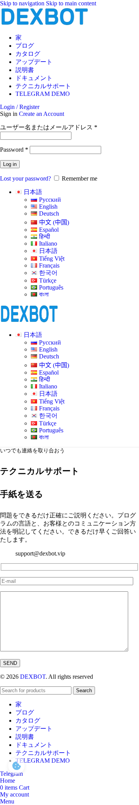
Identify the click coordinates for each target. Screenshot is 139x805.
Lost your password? (25, 178)
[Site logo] (44, 24)
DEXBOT (33, 676)
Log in (10, 164)
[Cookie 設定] (16, 765)
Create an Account (41, 113)
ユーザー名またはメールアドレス (48, 127)
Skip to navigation (23, 3)
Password (14, 149)
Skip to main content (71, 3)
